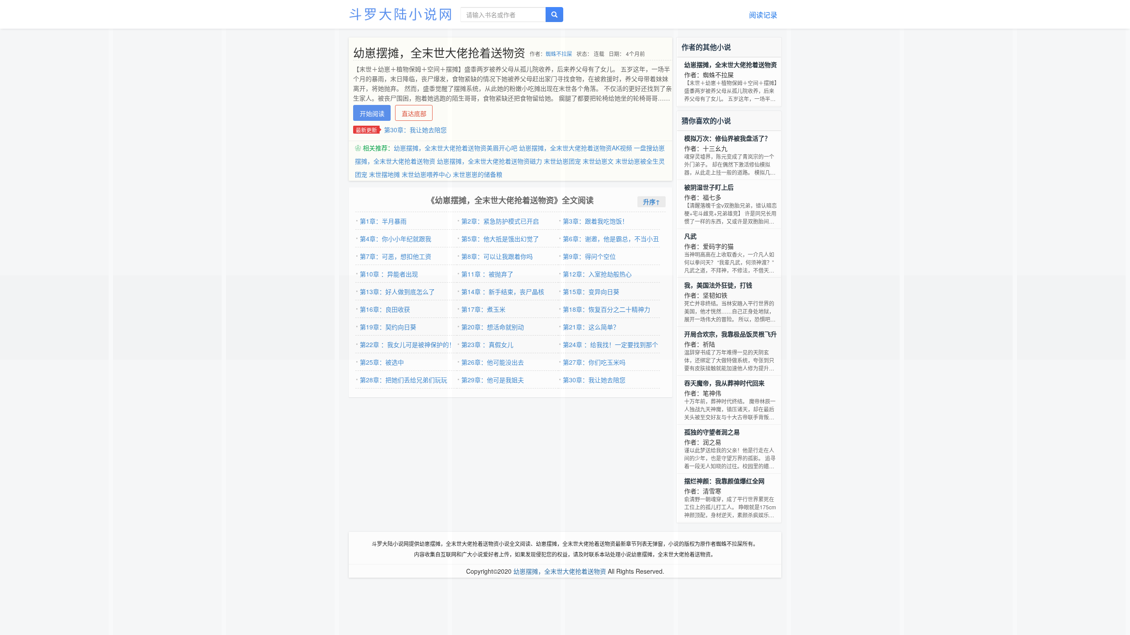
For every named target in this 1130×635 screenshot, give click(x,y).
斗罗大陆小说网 (401, 13)
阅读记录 (763, 15)
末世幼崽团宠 (562, 161)
